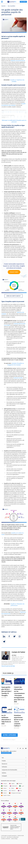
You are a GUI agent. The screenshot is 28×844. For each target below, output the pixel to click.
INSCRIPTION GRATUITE (6, 752)
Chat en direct (13, 751)
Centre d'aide (6, 751)
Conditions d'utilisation (5, 838)
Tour (3, 757)
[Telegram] (4, 641)
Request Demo (14, 272)
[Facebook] (9, 636)
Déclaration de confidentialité (12, 837)
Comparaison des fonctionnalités (9, 769)
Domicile (3, 6)
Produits (4, 760)
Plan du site (3, 837)
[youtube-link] (25, 748)
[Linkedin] (4, 636)
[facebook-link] (17, 748)
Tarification (4, 766)
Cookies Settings (14, 838)
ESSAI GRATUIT (23, 1)
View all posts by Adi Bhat (8, 666)
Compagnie (4, 776)
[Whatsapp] (19, 636)
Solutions (4, 773)
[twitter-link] (20, 748)
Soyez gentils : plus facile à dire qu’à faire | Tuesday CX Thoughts (6, 691)
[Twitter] (14, 636)
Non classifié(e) (11, 6)
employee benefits (18, 377)
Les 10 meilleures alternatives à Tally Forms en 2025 (6, 720)
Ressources (4, 763)
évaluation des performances (18, 60)
